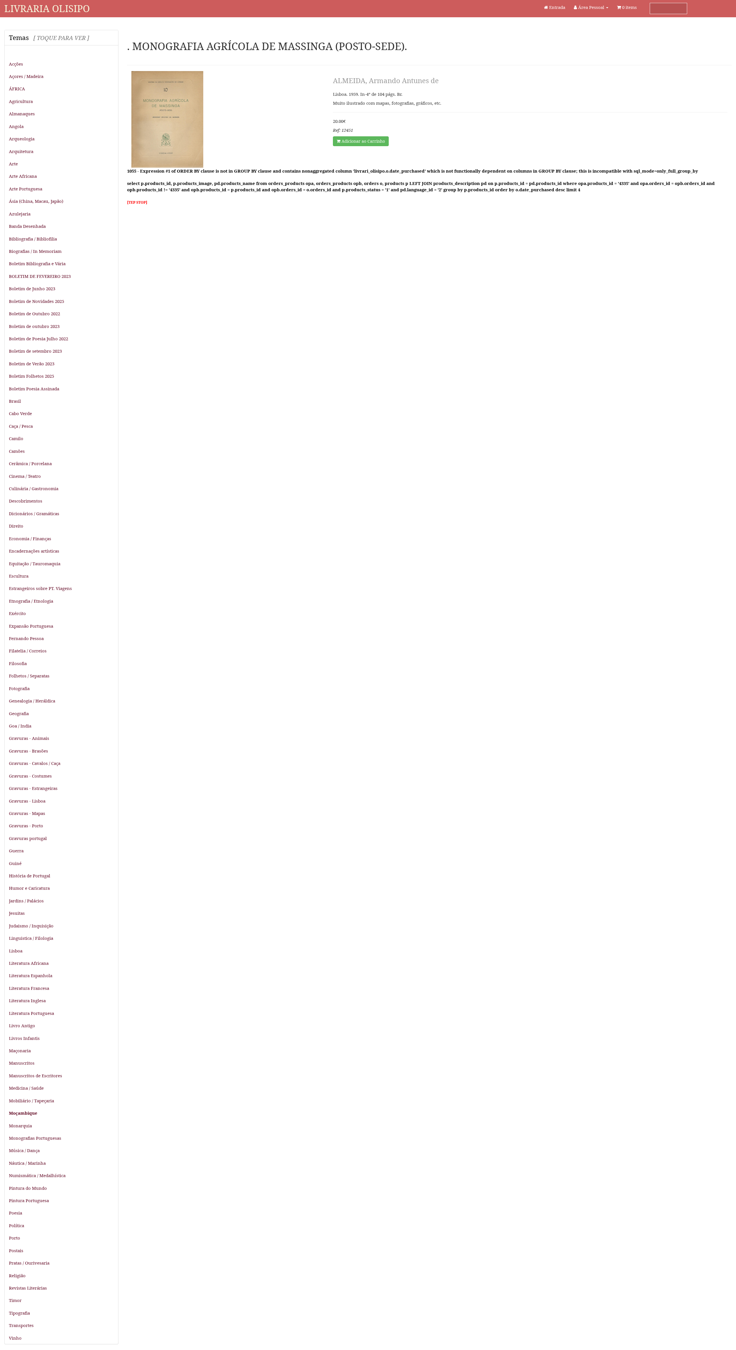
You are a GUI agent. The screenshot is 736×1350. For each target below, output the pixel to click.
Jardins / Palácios (26, 901)
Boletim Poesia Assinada (34, 389)
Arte (13, 164)
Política (16, 1225)
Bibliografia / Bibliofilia (33, 239)
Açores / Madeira (26, 76)
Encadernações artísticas (34, 551)
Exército (17, 613)
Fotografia (19, 688)
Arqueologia (21, 139)
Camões (17, 451)
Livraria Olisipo (47, 8)
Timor (15, 1300)
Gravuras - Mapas (27, 813)
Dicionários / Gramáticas (34, 513)
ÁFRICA (17, 88)
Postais (16, 1250)
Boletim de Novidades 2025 (36, 301)
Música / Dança (24, 1150)
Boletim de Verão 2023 (31, 363)
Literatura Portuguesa (31, 1013)
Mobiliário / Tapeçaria (31, 1100)
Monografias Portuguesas (35, 1138)
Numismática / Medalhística (37, 1175)
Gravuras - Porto (26, 825)
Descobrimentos (25, 501)
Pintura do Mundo (28, 1188)
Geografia (19, 713)
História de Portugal (29, 876)
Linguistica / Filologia (31, 938)
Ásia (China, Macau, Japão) (36, 201)
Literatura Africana (29, 963)
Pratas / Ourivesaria (29, 1263)
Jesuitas (17, 913)
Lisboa (15, 951)
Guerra (16, 850)
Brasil (15, 401)
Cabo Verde (20, 413)
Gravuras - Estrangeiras (33, 788)
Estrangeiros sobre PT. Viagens (40, 588)
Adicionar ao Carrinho (362, 141)
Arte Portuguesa (25, 189)
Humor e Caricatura (29, 888)
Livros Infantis (24, 1038)
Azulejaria (19, 214)
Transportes (21, 1325)
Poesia (15, 1213)
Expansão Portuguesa (31, 626)
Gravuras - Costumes (30, 776)
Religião (17, 1275)
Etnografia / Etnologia (31, 601)
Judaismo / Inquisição (31, 926)
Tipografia (19, 1313)
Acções (16, 64)
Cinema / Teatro (25, 476)
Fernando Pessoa (26, 638)
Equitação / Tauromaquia (34, 563)
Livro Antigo (22, 1025)
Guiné (15, 863)
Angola (16, 126)
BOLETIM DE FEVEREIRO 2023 (40, 276)
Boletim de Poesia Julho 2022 (38, 338)
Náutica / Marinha (27, 1163)
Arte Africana (23, 176)
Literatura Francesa (29, 988)
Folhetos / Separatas (29, 676)
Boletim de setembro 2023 (35, 351)
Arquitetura (21, 151)
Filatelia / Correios (28, 651)
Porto (14, 1238)
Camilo (16, 438)
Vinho (15, 1338)
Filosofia (18, 663)
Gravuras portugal (28, 838)
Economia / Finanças (30, 538)
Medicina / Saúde (26, 1088)
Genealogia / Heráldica (32, 701)
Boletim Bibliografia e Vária (37, 263)
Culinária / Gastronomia (33, 488)
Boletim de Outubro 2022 (34, 313)
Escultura (18, 576)
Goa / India (20, 726)
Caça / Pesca (21, 426)
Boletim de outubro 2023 (34, 326)
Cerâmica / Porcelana (30, 463)
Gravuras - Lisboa (27, 801)
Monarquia (20, 1125)
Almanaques (22, 114)
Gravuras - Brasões (28, 751)
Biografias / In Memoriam (35, 251)
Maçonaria (20, 1050)
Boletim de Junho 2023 (32, 288)
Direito (16, 526)
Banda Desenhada (27, 226)
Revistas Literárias (28, 1288)
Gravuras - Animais (29, 738)
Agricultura (21, 101)
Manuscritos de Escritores (35, 1075)
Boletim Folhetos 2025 (31, 376)
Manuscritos (21, 1063)
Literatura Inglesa (27, 1000)
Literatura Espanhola (30, 975)
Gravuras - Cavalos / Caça (34, 763)
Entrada (556, 7)
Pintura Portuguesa (29, 1200)
